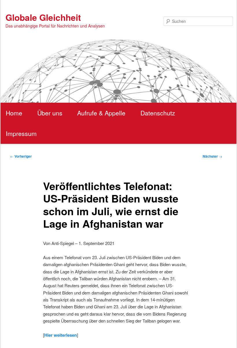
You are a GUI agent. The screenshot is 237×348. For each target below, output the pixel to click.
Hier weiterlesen (60, 335)
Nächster (212, 156)
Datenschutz (157, 112)
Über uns (49, 112)
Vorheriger (21, 156)
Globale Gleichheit (43, 17)
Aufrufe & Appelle (101, 112)
